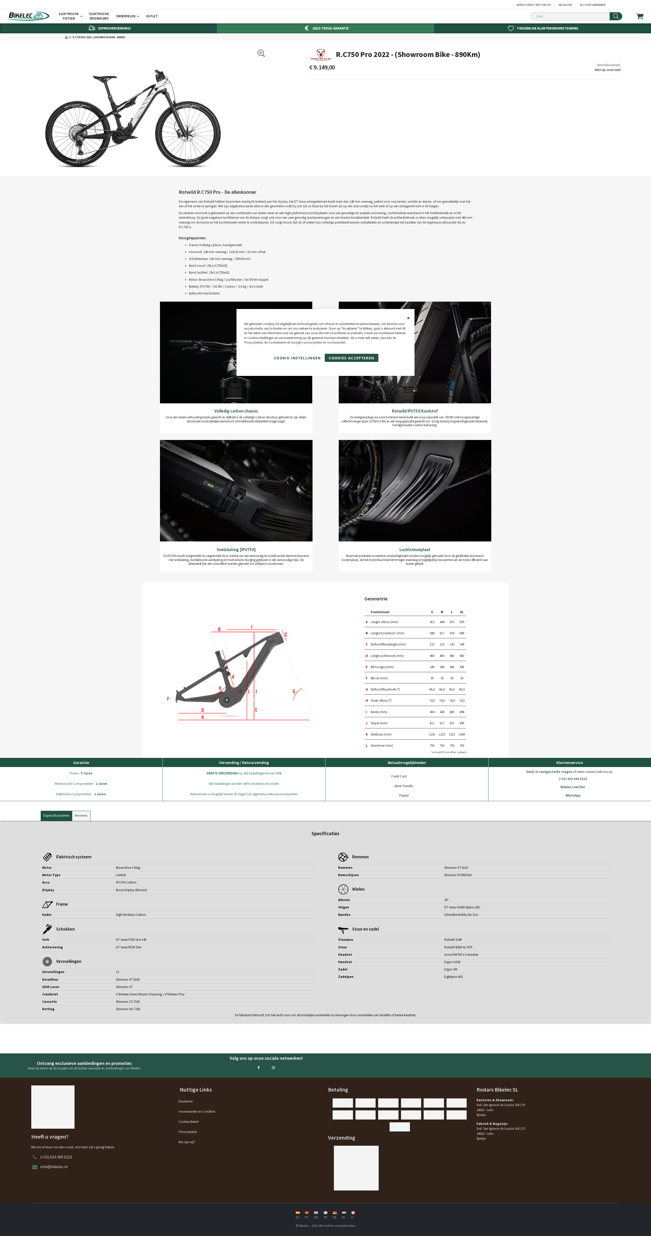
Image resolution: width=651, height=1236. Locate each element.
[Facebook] (258, 1067)
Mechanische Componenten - (81, 784)
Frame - (81, 773)
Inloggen (565, 5)
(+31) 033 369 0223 (573, 779)
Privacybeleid (253, 342)
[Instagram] (273, 1067)
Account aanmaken (592, 5)
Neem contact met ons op (534, 5)
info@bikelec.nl (54, 1166)
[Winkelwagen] (643, 16)
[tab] (56, 815)
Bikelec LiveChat (572, 787)
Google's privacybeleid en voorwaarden (318, 342)
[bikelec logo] (28, 16)
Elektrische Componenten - (81, 794)
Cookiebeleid (277, 342)
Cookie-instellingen (297, 358)
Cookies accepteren (351, 358)
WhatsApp (573, 795)
